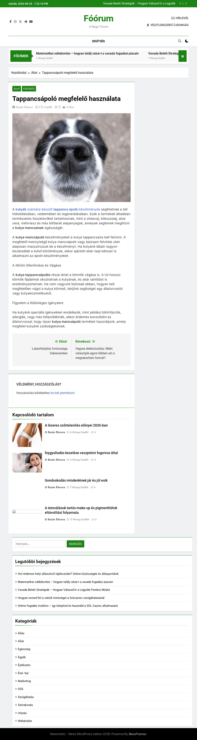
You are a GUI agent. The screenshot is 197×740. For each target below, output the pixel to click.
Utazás (22, 713)
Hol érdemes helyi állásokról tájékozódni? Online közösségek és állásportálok (68, 574)
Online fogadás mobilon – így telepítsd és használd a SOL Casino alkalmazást (68, 606)
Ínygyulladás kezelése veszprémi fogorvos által (81, 453)
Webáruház (25, 721)
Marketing (24, 681)
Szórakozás (25, 705)
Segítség (98, 41)
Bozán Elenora (24, 107)
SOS (20, 689)
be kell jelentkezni (62, 393)
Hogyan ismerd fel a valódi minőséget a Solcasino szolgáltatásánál (61, 598)
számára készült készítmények (58, 209)
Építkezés (24, 665)
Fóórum (99, 18)
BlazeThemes (137, 734)
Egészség (29, 88)
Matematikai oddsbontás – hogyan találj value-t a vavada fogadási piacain (73, 53)
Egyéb (22, 657)
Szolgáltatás (26, 697)
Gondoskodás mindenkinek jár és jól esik (76, 480)
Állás (21, 633)
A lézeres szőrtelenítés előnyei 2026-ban (76, 425)
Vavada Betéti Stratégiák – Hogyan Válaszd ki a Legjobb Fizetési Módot (139, 3)
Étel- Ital (23, 673)
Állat (17, 88)
